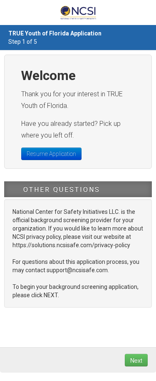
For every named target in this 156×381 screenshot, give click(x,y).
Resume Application (51, 153)
